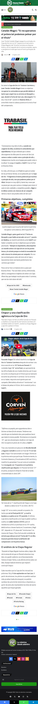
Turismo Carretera (7, 27)
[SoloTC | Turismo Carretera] (15, 9)
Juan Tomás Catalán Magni (19, 289)
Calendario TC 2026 (9, 26)
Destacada (27, 285)
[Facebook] (13, 59)
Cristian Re (6, 55)
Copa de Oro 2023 (13, 285)
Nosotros (3, 667)
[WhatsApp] (21, 59)
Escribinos (4, 670)
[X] (17, 59)
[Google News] (19, 294)
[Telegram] (25, 59)
